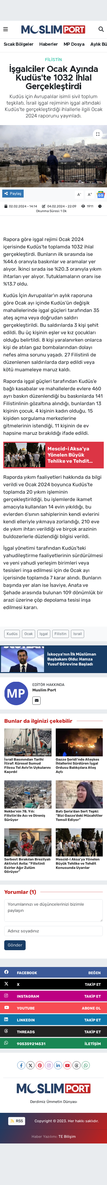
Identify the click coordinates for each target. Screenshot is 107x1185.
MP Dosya (74, 44)
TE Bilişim (67, 1136)
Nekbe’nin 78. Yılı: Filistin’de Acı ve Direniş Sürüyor (24, 815)
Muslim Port (44, 690)
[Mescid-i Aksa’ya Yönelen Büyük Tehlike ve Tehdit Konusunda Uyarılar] (79, 841)
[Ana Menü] (5, 29)
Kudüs (12, 634)
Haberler (48, 44)
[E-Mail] (36, 701)
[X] (30, 1065)
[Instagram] (49, 1065)
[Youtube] (67, 1065)
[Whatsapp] (86, 1065)
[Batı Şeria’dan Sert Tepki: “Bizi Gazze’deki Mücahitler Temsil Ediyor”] (79, 793)
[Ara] (101, 29)
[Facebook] (21, 1065)
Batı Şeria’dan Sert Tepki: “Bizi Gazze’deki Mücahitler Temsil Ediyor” (79, 815)
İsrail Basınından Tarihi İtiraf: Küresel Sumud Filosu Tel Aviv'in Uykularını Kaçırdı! (27, 765)
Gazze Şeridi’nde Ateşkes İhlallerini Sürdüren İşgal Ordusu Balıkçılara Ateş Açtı (77, 765)
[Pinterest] (40, 1065)
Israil (77, 634)
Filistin (53, 59)
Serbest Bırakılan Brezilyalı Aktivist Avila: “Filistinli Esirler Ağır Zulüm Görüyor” (27, 865)
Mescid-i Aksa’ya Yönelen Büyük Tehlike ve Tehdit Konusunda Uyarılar (78, 863)
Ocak (28, 634)
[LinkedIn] (58, 1065)
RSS (19, 1121)
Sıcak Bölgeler (19, 44)
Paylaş (15, 193)
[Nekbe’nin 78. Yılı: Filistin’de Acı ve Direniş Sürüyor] (28, 793)
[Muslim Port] (16, 693)
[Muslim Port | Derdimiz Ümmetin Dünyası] (53, 29)
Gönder (15, 945)
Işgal (44, 634)
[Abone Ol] (101, 194)
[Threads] (76, 1065)
